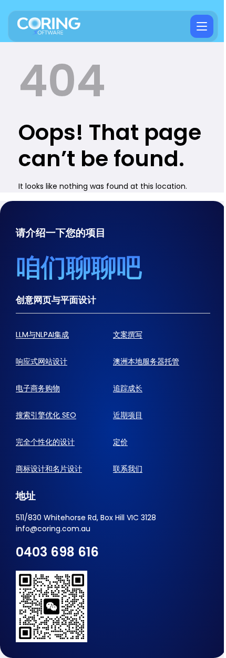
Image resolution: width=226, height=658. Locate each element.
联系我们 (127, 468)
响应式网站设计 (41, 361)
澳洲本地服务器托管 (146, 361)
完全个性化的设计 (45, 442)
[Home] (48, 26)
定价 (120, 442)
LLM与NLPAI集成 (42, 334)
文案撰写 (127, 334)
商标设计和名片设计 (49, 468)
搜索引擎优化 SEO (46, 415)
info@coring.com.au (53, 528)
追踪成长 (127, 388)
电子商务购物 (38, 388)
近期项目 (127, 415)
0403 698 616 (57, 552)
